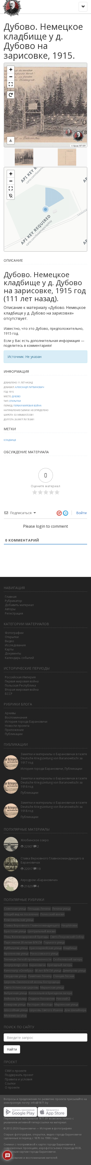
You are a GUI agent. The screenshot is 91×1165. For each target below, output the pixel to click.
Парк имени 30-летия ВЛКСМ (23, 942)
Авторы (10, 609)
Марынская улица (52, 987)
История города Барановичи (26, 722)
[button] (10, 69)
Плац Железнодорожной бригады (26, 936)
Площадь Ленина (39, 908)
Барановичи (37, 965)
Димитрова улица (74, 970)
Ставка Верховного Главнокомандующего (32, 925)
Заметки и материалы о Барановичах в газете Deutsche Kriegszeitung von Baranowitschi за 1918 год (54, 807)
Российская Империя (20, 677)
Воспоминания (16, 717)
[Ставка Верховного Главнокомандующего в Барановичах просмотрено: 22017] (12, 864)
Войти (81, 512)
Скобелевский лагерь (67, 959)
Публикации (14, 734)
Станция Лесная (63, 976)
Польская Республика (20, 685)
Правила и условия (18, 1079)
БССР (8, 694)
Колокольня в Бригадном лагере (50, 993)
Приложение (14, 730)
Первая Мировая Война (27, 405)
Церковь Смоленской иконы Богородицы (32, 982)
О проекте (12, 1087)
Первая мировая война (22, 681)
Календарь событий (19, 658)
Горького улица (54, 942)
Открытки (15, 401)
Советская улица (15, 908)
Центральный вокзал (42, 931)
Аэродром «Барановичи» (39, 880)
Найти (12, 1049)
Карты (9, 649)
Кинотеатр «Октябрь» (18, 970)
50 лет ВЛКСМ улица (48, 970)
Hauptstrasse (69, 925)
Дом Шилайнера (75, 1010)
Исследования (15, 645)
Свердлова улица (15, 976)
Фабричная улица (15, 993)
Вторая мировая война (22, 690)
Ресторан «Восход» (40, 1004)
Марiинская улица (66, 1004)
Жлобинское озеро (35, 840)
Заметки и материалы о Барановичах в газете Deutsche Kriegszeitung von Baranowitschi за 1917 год (54, 758)
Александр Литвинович (29, 387)
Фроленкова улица (16, 953)
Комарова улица (14, 1004)
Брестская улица (15, 931)
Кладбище (10, 440)
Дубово (16, 396)
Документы (13, 653)
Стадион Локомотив (41, 998)
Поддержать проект (19, 1075)
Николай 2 (63, 998)
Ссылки (10, 1083)
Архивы (10, 713)
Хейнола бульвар (15, 998)
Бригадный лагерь (59, 965)
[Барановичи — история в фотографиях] (12, 6)
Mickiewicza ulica (15, 1015)
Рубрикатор (13, 601)
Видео (9, 641)
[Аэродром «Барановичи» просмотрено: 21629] (12, 884)
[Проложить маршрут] (10, 195)
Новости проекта (17, 726)
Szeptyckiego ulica (16, 965)
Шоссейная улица (16, 1010)
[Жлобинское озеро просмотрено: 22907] (12, 844)
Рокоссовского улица (44, 953)
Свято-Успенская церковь (21, 987)
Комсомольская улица (18, 920)
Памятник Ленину (39, 976)
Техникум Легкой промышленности (27, 959)
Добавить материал (19, 605)
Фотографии (14, 633)
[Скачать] (10, 140)
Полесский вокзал (52, 914)
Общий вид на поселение (21, 914)
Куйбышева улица (16, 948)
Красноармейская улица (45, 948)
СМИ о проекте (15, 1071)
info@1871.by (39, 1102)
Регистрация (14, 613)
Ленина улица (61, 908)
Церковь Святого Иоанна (46, 1010)
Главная (11, 597)
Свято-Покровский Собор (67, 936)
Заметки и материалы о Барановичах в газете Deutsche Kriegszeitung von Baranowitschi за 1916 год (54, 782)
